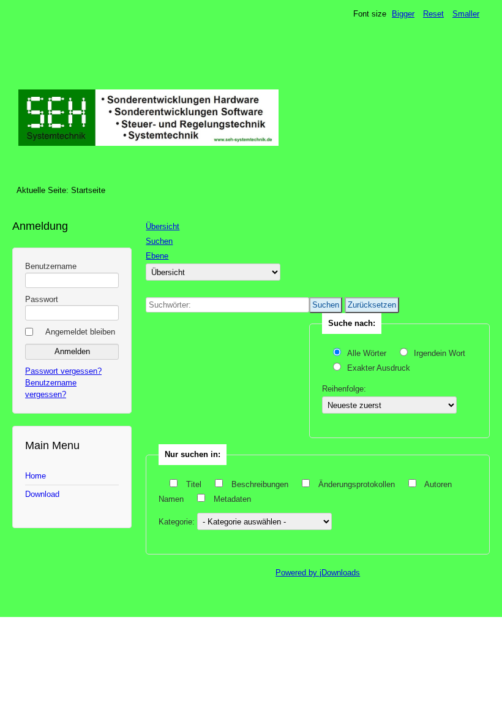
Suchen (325, 304)
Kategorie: (178, 521)
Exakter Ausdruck (378, 368)
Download (42, 494)
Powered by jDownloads (317, 572)
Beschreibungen (260, 484)
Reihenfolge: (344, 388)
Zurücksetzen (372, 304)
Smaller (465, 13)
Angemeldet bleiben (80, 331)
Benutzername (51, 266)
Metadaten (231, 499)
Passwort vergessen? (63, 371)
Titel (194, 484)
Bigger (403, 13)
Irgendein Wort (439, 353)
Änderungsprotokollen (356, 484)
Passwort (41, 299)
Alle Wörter (368, 353)
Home (35, 475)
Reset (433, 13)
